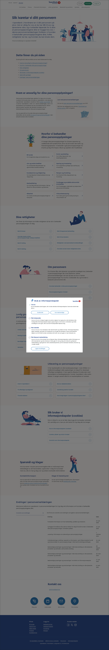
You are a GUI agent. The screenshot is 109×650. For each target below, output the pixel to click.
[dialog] (54, 325)
